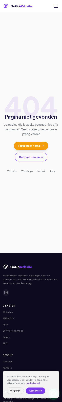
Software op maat (13, 330)
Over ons (7, 361)
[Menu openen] (56, 6)
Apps (5, 324)
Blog (52, 171)
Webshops (27, 171)
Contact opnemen (31, 157)
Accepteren (35, 390)
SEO (5, 343)
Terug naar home (29, 145)
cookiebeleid (33, 383)
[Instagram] (6, 292)
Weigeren (15, 390)
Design (6, 337)
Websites (12, 171)
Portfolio (41, 171)
